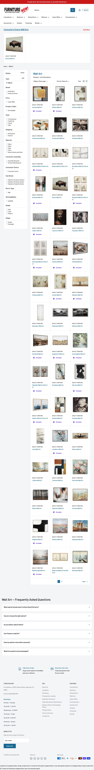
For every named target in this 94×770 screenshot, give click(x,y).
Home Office (56, 17)
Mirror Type (10, 188)
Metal (9, 146)
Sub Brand (9, 176)
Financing (28, 23)
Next (84, 581)
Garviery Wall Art (77, 385)
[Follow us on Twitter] (34, 758)
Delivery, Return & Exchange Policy (51, 706)
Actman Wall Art (37, 107)
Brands (37, 23)
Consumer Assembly (13, 157)
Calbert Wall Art (37, 230)
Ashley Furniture (11, 56)
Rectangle (11, 224)
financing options (18, 638)
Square (10, 222)
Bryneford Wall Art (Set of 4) (80, 198)
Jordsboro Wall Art (58, 449)
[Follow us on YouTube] (41, 758)
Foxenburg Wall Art (58, 385)
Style (7, 115)
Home (5, 66)
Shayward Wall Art (77, 539)
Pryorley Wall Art (77, 508)
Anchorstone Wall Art (38, 138)
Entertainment (70, 17)
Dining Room (32, 17)
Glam (9, 125)
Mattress (44, 17)
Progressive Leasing (48, 696)
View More (86, 30)
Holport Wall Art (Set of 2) (40, 418)
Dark (9, 209)
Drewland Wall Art (37, 354)
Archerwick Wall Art (58, 138)
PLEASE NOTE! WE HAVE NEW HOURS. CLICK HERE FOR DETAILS (47, 2)
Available (10, 201)
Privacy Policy (46, 710)
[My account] (80, 10)
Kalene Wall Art (76, 449)
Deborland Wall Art (57, 326)
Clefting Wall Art (77, 262)
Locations (45, 690)
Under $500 (11, 102)
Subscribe (9, 746)
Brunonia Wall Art (37, 197)
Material (9, 140)
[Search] (72, 10)
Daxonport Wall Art (38, 326)
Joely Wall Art (36, 449)
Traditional (11, 121)
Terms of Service (47, 713)
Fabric (10, 144)
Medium (10, 213)
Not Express (11, 133)
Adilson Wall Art (57, 107)
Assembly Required (13, 161)
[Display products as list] (86, 81)
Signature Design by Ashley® (16, 180)
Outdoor (19, 23)
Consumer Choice (12, 167)
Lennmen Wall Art (57, 480)
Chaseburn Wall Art (78, 230)
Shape (8, 218)
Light (9, 211)
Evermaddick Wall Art (78, 354)
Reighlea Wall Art (37, 539)
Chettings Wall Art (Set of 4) (40, 263)
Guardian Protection (48, 699)
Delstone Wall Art (77, 326)
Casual (10, 123)
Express (10, 135)
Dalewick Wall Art (77, 295)
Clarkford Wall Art (57, 262)
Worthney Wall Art (77, 570)
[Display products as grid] (83, 81)
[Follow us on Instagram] (38, 758)
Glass (9, 148)
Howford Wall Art (57, 418)
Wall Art (10, 83)
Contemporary (12, 119)
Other (9, 150)
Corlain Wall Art (57, 295)
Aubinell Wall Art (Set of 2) (40, 166)
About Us (45, 687)
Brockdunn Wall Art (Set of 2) (80, 167)
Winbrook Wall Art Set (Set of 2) (60, 571)
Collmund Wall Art (37, 295)
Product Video (11, 106)
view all (22, 72)
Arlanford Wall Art (77, 138)
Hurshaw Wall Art (77, 418)
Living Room (8, 17)
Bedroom (20, 17)
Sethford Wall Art (57, 539)
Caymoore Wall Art (57, 230)
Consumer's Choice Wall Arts (16, 29)
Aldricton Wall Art (77, 107)
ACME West (11, 91)
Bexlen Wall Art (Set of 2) (59, 166)
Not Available (11, 110)
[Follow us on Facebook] (31, 758)
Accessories (8, 23)
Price (8, 98)
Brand (8, 87)
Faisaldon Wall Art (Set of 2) (39, 386)
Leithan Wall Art (37, 480)
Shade (8, 205)
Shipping (9, 130)
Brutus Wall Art (10, 58)
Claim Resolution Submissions (52, 702)
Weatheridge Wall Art (38, 570)
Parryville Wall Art (77, 480)
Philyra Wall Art (37, 508)
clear (23, 78)
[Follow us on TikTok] (45, 758)
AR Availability (11, 197)
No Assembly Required (14, 163)
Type (7, 79)
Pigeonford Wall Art (58, 508)
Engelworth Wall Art (58, 354)
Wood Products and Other (15, 152)
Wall (9, 192)
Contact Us (45, 716)
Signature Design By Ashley (16, 184)
